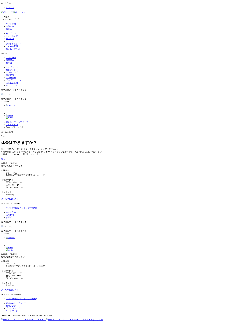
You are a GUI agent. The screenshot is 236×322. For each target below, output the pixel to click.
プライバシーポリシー (16, 308)
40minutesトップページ (16, 303)
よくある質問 (12, 46)
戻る (3, 159)
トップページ (12, 67)
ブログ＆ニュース (14, 44)
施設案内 (10, 39)
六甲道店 (10, 8)
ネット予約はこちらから (21, 208)
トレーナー (11, 41)
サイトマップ (12, 311)
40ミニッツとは (13, 49)
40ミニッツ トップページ (17, 122)
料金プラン (11, 33)
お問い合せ (11, 306)
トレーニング (12, 36)
